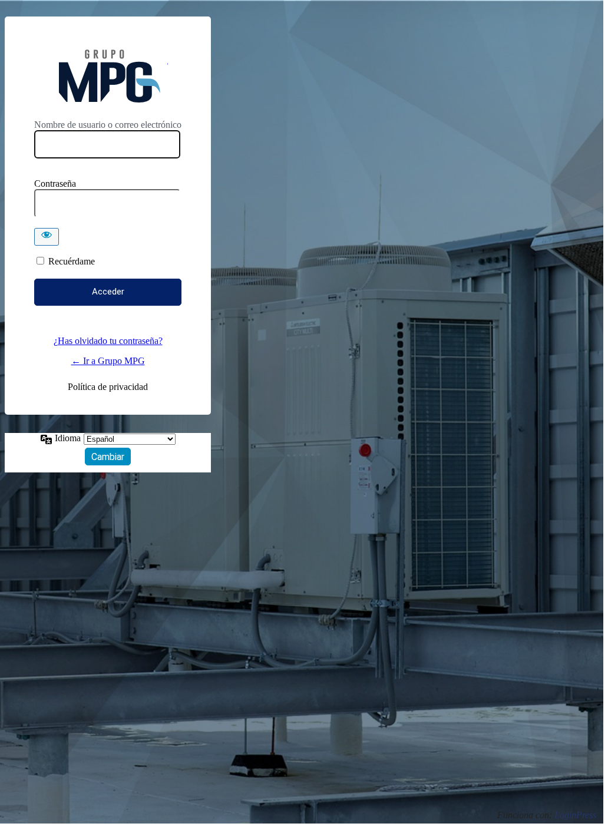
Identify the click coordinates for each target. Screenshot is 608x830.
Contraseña (55, 183)
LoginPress (575, 815)
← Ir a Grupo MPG (108, 361)
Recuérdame (71, 261)
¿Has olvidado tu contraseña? (108, 341)
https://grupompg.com (108, 76)
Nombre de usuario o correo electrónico (107, 125)
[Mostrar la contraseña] (46, 237)
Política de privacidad (108, 387)
